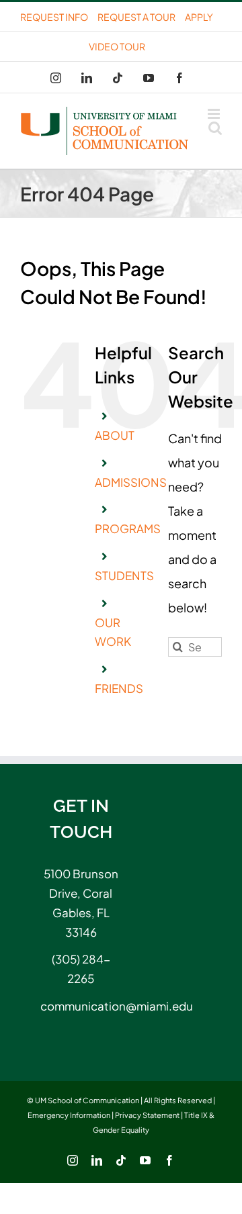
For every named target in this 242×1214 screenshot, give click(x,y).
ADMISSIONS (131, 482)
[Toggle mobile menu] (215, 114)
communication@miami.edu (80, 1005)
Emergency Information (69, 1115)
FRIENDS (119, 688)
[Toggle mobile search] (215, 128)
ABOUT (114, 435)
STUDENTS (124, 575)
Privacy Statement (147, 1115)
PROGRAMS (128, 528)
